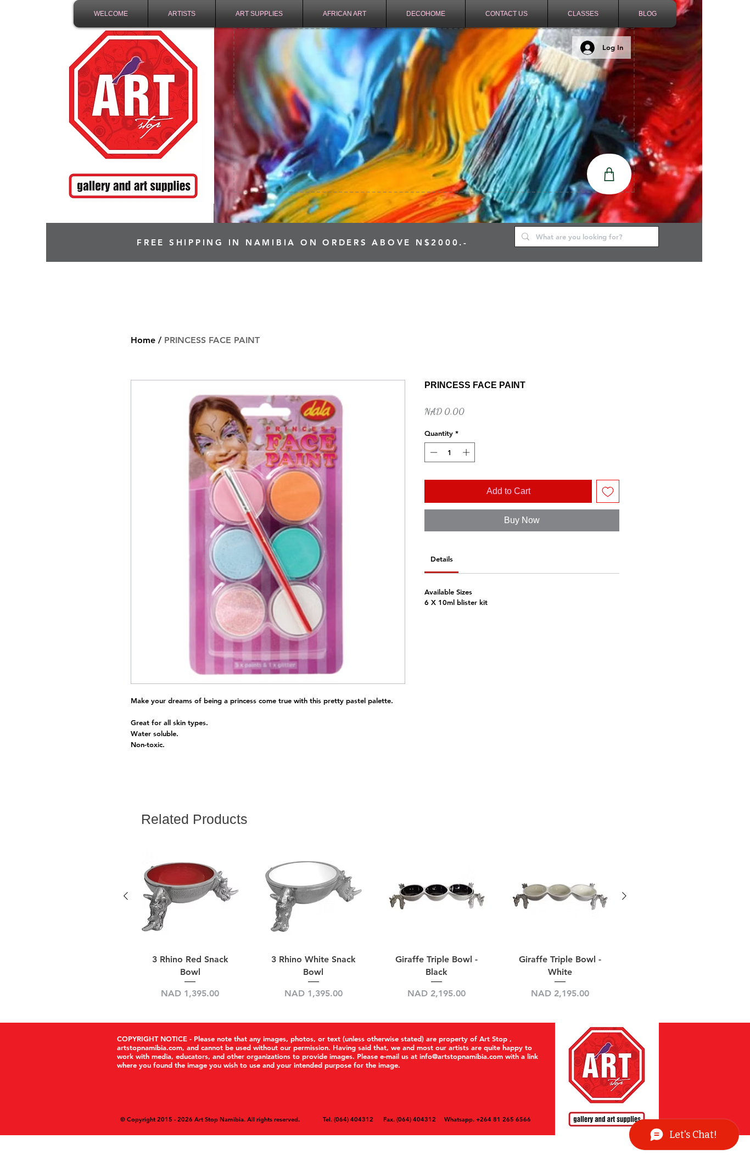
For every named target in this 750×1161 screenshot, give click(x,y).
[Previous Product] (125, 895)
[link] (441, 558)
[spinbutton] (450, 452)
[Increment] (467, 452)
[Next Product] (624, 895)
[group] (375, 924)
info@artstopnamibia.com (461, 1056)
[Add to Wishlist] (607, 491)
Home (143, 340)
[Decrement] (432, 452)
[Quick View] (190, 896)
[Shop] (609, 174)
